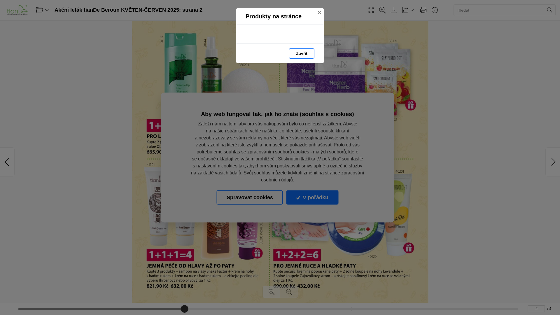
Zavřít (301, 53)
